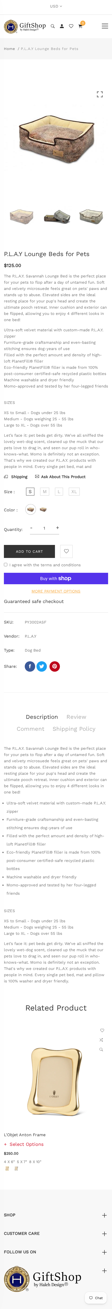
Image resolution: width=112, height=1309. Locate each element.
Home (9, 49)
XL (74, 491)
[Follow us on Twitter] (41, 666)
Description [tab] (42, 717)
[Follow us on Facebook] (30, 666)
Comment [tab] (30, 729)
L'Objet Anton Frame (25, 1134)
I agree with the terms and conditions (45, 565)
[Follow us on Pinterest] (54, 666)
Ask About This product (63, 476)
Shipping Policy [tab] (74, 729)
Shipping (18, 476)
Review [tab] (76, 717)
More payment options (56, 591)
